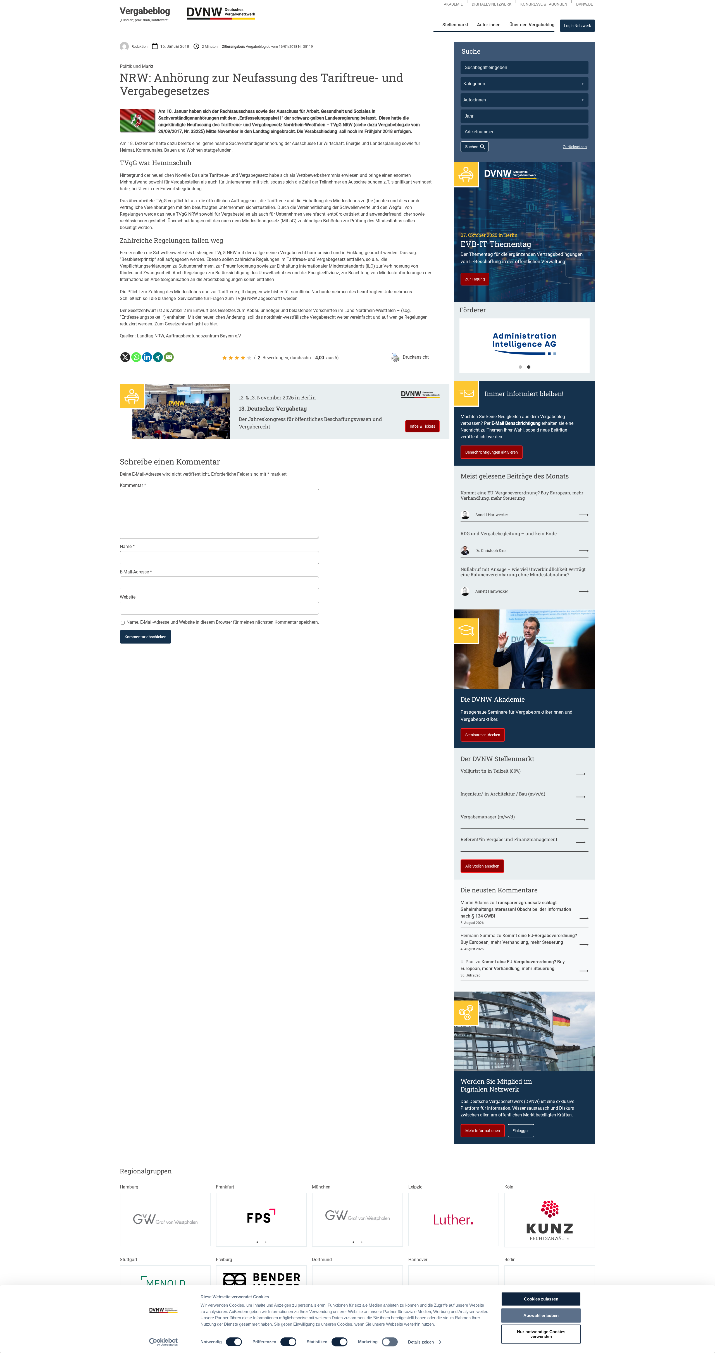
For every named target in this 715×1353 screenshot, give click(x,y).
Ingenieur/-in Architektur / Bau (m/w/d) (503, 793)
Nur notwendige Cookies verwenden (541, 1334)
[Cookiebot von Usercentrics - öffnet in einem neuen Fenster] (163, 1342)
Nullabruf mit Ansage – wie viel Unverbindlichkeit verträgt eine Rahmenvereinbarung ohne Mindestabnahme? (523, 571)
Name (127, 546)
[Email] (169, 357)
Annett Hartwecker (491, 515)
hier (213, 324)
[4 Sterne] (243, 358)
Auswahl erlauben (541, 1315)
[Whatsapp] (136, 357)
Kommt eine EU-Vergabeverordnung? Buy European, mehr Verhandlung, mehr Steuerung (522, 495)
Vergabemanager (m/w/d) (488, 816)
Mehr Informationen (482, 1130)
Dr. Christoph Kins (490, 550)
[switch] (288, 1341)
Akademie (453, 4)
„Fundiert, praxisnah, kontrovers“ (144, 20)
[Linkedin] (147, 357)
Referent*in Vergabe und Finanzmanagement (509, 839)
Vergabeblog (145, 11)
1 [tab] (520, 367)
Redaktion (139, 46)
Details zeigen (421, 1342)
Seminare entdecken (482, 735)
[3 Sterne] (237, 358)
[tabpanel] (524, 348)
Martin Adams (474, 902)
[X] (125, 357)
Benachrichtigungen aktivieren (491, 452)
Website (127, 597)
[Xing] (158, 357)
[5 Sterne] (249, 358)
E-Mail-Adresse (136, 572)
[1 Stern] (224, 358)
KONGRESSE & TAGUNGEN (543, 4)
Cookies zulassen (541, 1299)
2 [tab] (529, 367)
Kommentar (133, 485)
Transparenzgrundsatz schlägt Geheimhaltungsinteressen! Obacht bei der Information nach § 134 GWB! (516, 909)
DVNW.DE (584, 4)
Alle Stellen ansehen (482, 866)
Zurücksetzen (575, 146)
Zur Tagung (475, 279)
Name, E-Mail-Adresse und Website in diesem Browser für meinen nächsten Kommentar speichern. (223, 622)
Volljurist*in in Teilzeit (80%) (491, 770)
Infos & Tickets (422, 426)
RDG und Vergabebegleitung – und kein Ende (509, 533)
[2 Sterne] (230, 358)
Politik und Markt (136, 66)
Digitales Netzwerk (491, 4)
